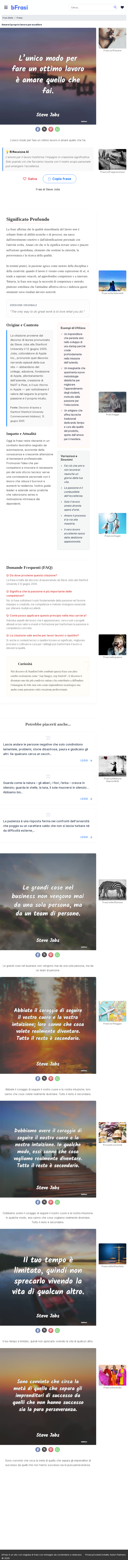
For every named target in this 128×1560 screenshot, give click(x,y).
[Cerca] (115, 7)
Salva (32, 179)
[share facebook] (37, 129)
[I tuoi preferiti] (122, 7)
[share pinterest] (50, 129)
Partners (121, 1554)
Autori (113, 1554)
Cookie (96, 1554)
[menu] (5, 7)
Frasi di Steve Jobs (48, 189)
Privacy (89, 1554)
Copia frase (61, 179)
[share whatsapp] (57, 129)
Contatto (104, 1554)
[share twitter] (44, 129)
